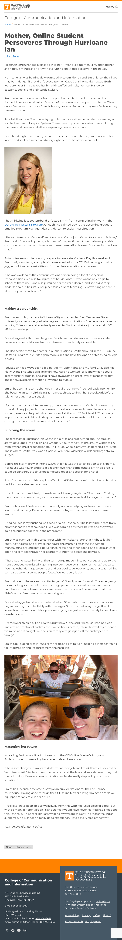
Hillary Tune (11, 56)
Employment (93, 921)
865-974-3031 (47, 922)
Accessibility (72, 915)
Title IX (107, 915)
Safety (96, 915)
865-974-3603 (13, 915)
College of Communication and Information (45, 17)
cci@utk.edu (20, 905)
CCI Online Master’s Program (23, 224)
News (9, 847)
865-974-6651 (43, 918)
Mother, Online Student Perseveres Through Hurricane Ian (41, 24)
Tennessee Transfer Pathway (80, 908)
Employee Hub (74, 921)
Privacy (86, 915)
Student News (23, 847)
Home (7, 24)
